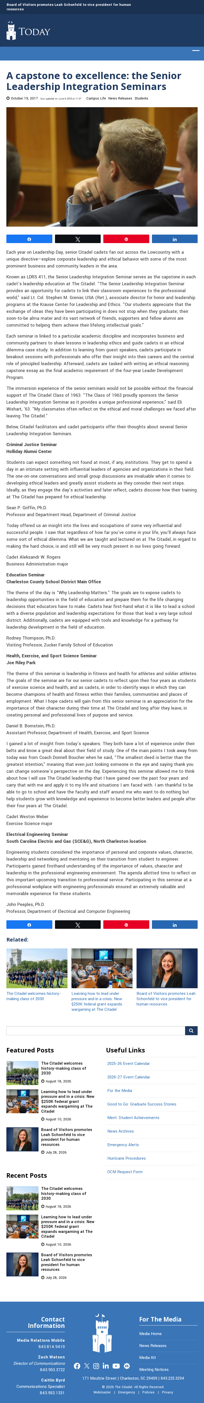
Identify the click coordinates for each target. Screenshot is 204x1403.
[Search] (191, 1030)
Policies (148, 1392)
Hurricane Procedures (126, 1158)
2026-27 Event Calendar (128, 1077)
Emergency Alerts (123, 1145)
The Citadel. (124, 1387)
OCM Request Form (125, 1172)
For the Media (119, 1091)
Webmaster (102, 1392)
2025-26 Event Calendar (128, 1064)
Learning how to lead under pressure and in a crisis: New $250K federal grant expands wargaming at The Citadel (96, 1001)
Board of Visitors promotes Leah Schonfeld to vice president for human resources (69, 7)
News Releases (120, 98)
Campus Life (96, 98)
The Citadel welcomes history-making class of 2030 (33, 996)
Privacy (167, 1392)
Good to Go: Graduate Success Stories (141, 1104)
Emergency (126, 1392)
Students (141, 98)
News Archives (120, 1131)
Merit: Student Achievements (133, 1118)
